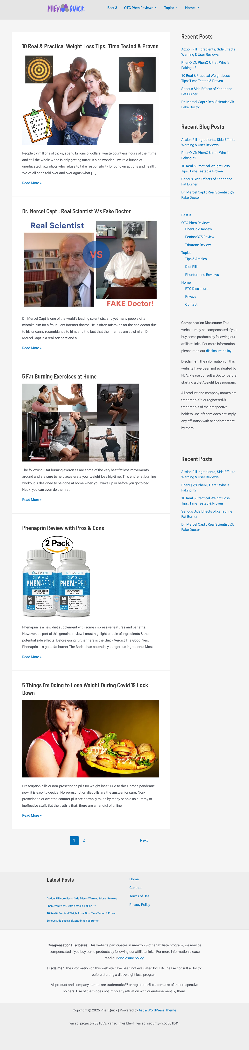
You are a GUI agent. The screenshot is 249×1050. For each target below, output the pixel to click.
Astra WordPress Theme (157, 1010)
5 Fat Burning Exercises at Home (59, 376)
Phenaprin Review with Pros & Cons (63, 527)
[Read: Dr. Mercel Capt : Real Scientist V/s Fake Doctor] (90, 264)
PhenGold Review (198, 229)
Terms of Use (139, 896)
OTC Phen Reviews (195, 223)
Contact (191, 304)
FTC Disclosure (196, 289)
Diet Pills (191, 267)
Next (146, 840)
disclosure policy (218, 351)
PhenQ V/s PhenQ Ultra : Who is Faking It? (71, 905)
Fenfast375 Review (200, 237)
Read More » (32, 183)
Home (186, 282)
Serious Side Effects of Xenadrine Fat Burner (73, 920)
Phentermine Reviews (202, 275)
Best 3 (186, 215)
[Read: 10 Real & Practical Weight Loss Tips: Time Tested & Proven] (90, 99)
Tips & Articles (196, 259)
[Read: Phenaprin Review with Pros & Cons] (56, 576)
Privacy (190, 296)
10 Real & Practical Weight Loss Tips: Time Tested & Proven (90, 45)
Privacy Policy (139, 905)
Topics (186, 253)
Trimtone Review (198, 245)
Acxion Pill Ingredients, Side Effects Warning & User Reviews (82, 898)
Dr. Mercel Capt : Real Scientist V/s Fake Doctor (76, 210)
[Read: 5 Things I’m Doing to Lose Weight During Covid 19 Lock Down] (90, 738)
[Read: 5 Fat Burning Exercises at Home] (80, 422)
